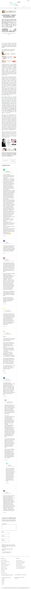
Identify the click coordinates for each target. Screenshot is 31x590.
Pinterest (3, 581)
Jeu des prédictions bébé (20, 568)
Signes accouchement (19, 565)
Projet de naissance (19, 560)
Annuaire (20, 587)
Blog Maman (18, 558)
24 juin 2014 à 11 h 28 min (7, 493)
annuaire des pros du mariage (5, 564)
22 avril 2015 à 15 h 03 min (7, 243)
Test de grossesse (19, 564)
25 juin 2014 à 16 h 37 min (7, 380)
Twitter (3, 582)
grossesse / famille (7, 588)
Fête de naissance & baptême (20, 561)
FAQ (17, 587)
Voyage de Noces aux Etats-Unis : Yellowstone (12, 161)
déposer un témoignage (4, 565)
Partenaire (24, 587)
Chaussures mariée (4, 573)
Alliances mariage (3, 569)
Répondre (4, 235)
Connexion (28, 0)
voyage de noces (14, 588)
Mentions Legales (14, 587)
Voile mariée (3, 570)
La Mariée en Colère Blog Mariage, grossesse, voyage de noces (15, 4)
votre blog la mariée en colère (22, 588)
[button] (15, 8)
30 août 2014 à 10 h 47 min (10, 466)
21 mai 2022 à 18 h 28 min (7, 172)
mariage (28, 587)
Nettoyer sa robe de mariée (5, 561)
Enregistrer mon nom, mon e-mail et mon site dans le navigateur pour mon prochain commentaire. (8, 546)
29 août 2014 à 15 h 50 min (7, 311)
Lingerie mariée (3, 566)
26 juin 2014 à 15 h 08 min (7, 334)
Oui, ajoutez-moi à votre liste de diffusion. (7, 549)
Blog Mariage (3, 558)
